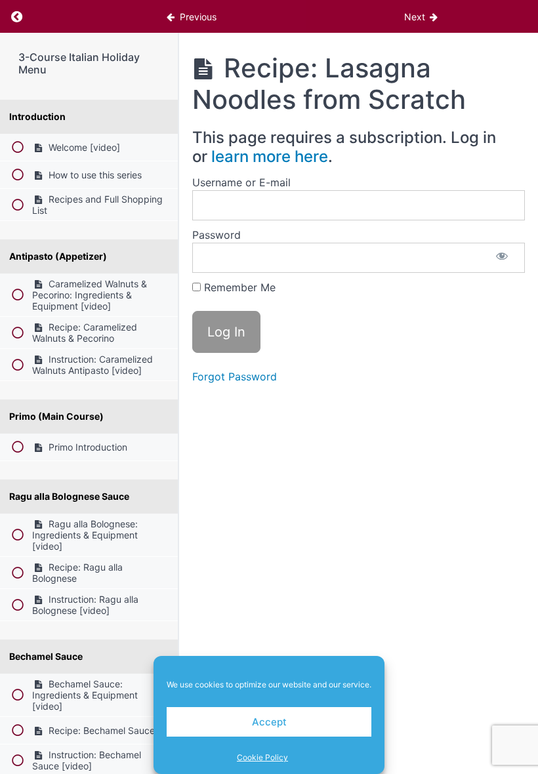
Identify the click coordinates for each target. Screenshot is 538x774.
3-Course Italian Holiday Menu (79, 63)
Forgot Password (234, 376)
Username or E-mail (241, 182)
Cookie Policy (262, 757)
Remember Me (238, 287)
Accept (269, 722)
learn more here (269, 156)
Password (216, 234)
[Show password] (502, 258)
